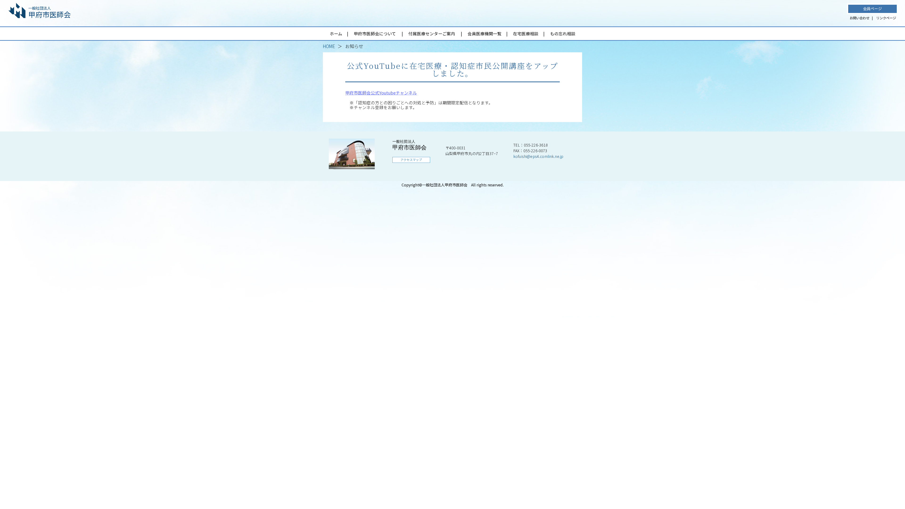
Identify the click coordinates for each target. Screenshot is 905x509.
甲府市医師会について (375, 34)
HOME (329, 46)
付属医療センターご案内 (431, 34)
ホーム (336, 34)
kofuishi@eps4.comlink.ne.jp (538, 156)
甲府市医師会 (49, 12)
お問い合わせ (859, 17)
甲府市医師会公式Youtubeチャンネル (381, 93)
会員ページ (872, 8)
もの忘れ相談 (563, 34)
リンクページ (886, 17)
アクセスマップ (411, 159)
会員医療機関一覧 (485, 34)
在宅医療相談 (526, 34)
